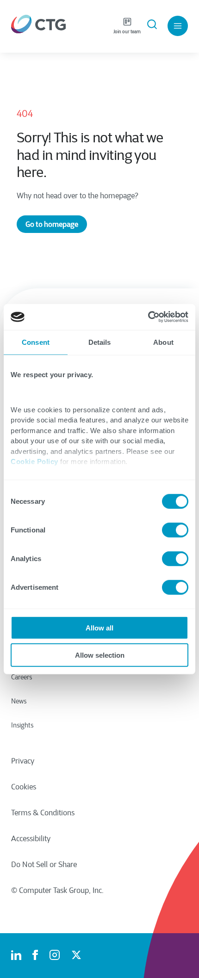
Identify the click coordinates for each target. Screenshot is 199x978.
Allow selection (99, 655)
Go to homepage (51, 224)
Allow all (99, 628)
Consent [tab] (36, 342)
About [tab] (163, 342)
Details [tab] (99, 342)
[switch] (175, 530)
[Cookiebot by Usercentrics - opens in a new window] (147, 317)
